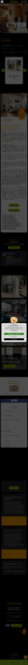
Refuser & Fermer (14, 336)
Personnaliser (14, 339)
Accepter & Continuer (14, 334)
